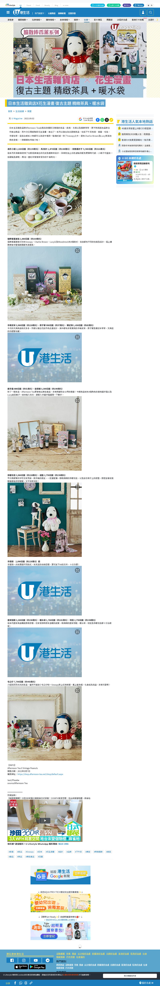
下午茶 (79, 851)
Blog (56, 5)
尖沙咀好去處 (84, 953)
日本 (40, 851)
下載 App (140, 5)
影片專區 (98, 19)
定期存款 (72, 13)
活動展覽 (60, 953)
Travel (28, 5)
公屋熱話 (52, 13)
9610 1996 (63, 843)
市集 (68, 953)
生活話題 (20, 111)
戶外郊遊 (70, 956)
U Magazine (17, 118)
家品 (20, 851)
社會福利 (80, 956)
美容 (88, 851)
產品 (12, 856)
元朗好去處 (111, 953)
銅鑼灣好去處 (98, 953)
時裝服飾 (98, 851)
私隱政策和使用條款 (70, 974)
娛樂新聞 (62, 13)
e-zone (65, 5)
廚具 (109, 851)
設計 (61, 851)
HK (21, 5)
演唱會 (11, 19)
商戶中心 (127, 5)
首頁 (10, 111)
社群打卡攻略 (114, 5)
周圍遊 (109, 19)
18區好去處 (122, 19)
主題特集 (152, 19)
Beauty (47, 5)
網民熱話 (60, 964)
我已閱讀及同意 (130, 975)
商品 (20, 856)
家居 (29, 111)
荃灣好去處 (123, 953)
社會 (145, 953)
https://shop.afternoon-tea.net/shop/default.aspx (40, 774)
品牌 (69, 851)
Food (38, 5)
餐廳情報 (60, 956)
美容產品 (30, 856)
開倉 (74, 953)
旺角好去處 (135, 953)
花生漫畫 (50, 851)
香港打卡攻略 (138, 19)
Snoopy (30, 851)
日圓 (41, 856)
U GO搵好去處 (99, 5)
